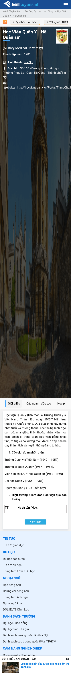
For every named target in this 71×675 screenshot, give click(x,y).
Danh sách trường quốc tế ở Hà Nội (25, 635)
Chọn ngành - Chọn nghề (19, 655)
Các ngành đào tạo (38, 403)
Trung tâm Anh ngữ (15, 597)
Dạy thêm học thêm (26, 22)
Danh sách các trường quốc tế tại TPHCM (29, 641)
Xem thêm (35, 521)
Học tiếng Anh (12, 585)
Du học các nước (14, 559)
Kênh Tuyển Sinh (12, 11)
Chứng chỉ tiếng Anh (16, 591)
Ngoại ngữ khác (13, 603)
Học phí (62, 403)
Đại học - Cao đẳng (15, 623)
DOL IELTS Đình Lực (16, 609)
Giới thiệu (14, 403)
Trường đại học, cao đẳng (39, 11)
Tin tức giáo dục (13, 545)
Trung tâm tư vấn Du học (19, 571)
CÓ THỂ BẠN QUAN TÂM (19, 658)
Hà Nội (28, 62)
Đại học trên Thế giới (16, 629)
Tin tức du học (12, 565)
